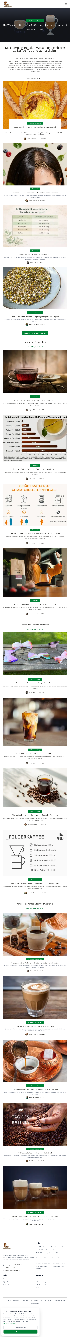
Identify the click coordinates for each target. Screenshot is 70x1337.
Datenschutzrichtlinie (27, 1300)
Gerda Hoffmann (7, 1285)
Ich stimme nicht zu (20, 1327)
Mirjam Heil (6, 1282)
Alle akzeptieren (20, 1332)
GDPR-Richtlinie (48, 1300)
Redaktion (6, 1275)
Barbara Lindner (7, 1279)
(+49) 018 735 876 (10, 1267)
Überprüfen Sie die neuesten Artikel (35, 333)
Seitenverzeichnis (35, 1303)
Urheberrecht (16, 1300)
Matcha (38, 1288)
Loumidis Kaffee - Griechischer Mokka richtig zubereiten (51, 1250)
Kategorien (40, 1275)
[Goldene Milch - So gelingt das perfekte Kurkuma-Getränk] (35, 105)
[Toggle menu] (66, 4)
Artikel (38, 1243)
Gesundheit (35, 189)
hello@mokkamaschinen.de (12, 1270)
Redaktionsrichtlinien (59, 1300)
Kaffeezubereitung (35, 679)
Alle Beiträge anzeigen (35, 347)
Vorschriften (8, 1300)
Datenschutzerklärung (10, 1323)
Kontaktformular (38, 1300)
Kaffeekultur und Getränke (35, 21)
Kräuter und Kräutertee (35, 123)
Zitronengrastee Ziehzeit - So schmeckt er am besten (50, 1263)
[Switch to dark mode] (62, 4)
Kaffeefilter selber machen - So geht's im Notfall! (49, 1246)
